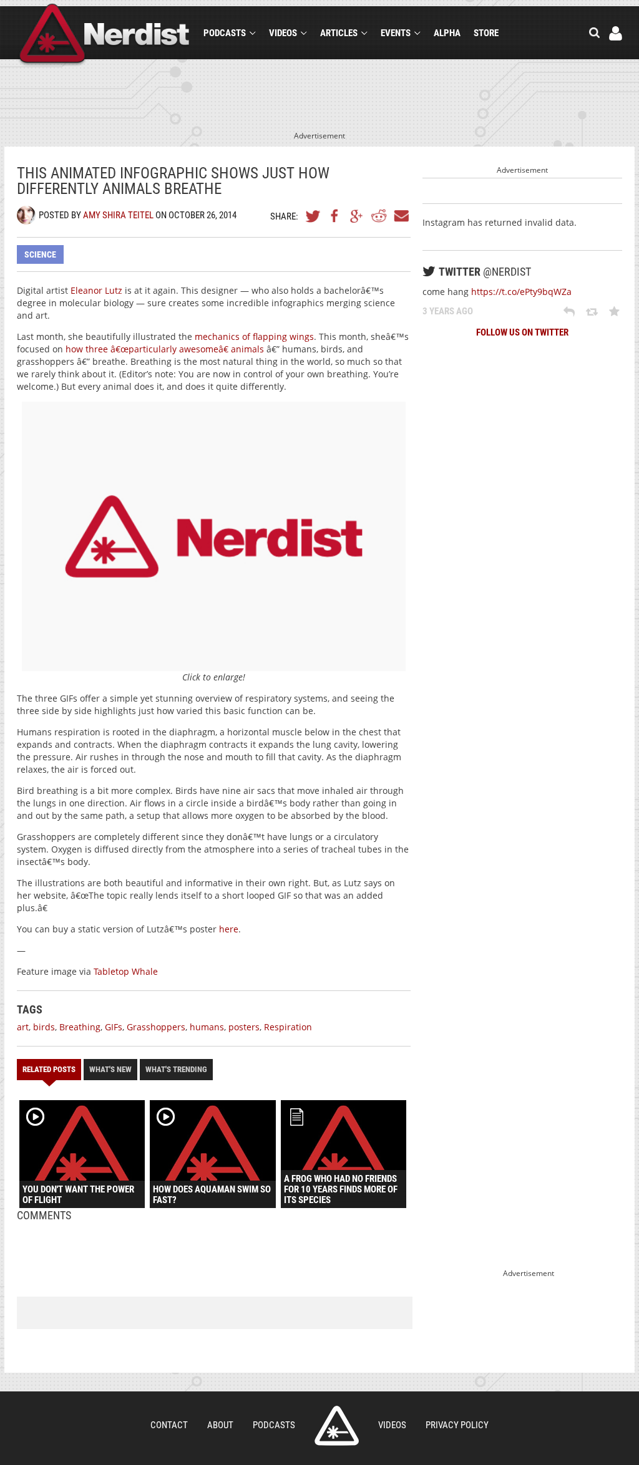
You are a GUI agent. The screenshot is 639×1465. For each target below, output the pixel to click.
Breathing (79, 1027)
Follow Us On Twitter (522, 332)
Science (40, 254)
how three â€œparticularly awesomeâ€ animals (165, 349)
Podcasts (224, 33)
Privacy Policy (457, 1425)
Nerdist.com (337, 1426)
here (228, 929)
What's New (110, 1069)
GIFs (113, 1027)
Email (401, 216)
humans (207, 1027)
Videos (283, 33)
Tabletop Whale (126, 971)
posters (244, 1027)
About (220, 1425)
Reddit (379, 216)
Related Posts (49, 1069)
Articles (339, 33)
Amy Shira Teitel (118, 215)
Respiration (288, 1027)
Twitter (313, 216)
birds (44, 1027)
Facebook (335, 216)
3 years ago (447, 311)
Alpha (447, 33)
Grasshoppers (156, 1027)
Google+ (357, 216)
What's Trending (176, 1069)
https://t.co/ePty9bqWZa (521, 291)
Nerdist (104, 35)
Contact (169, 1425)
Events (396, 33)
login (615, 33)
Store (486, 33)
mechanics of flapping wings (254, 336)
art (23, 1027)
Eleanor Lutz (96, 290)
